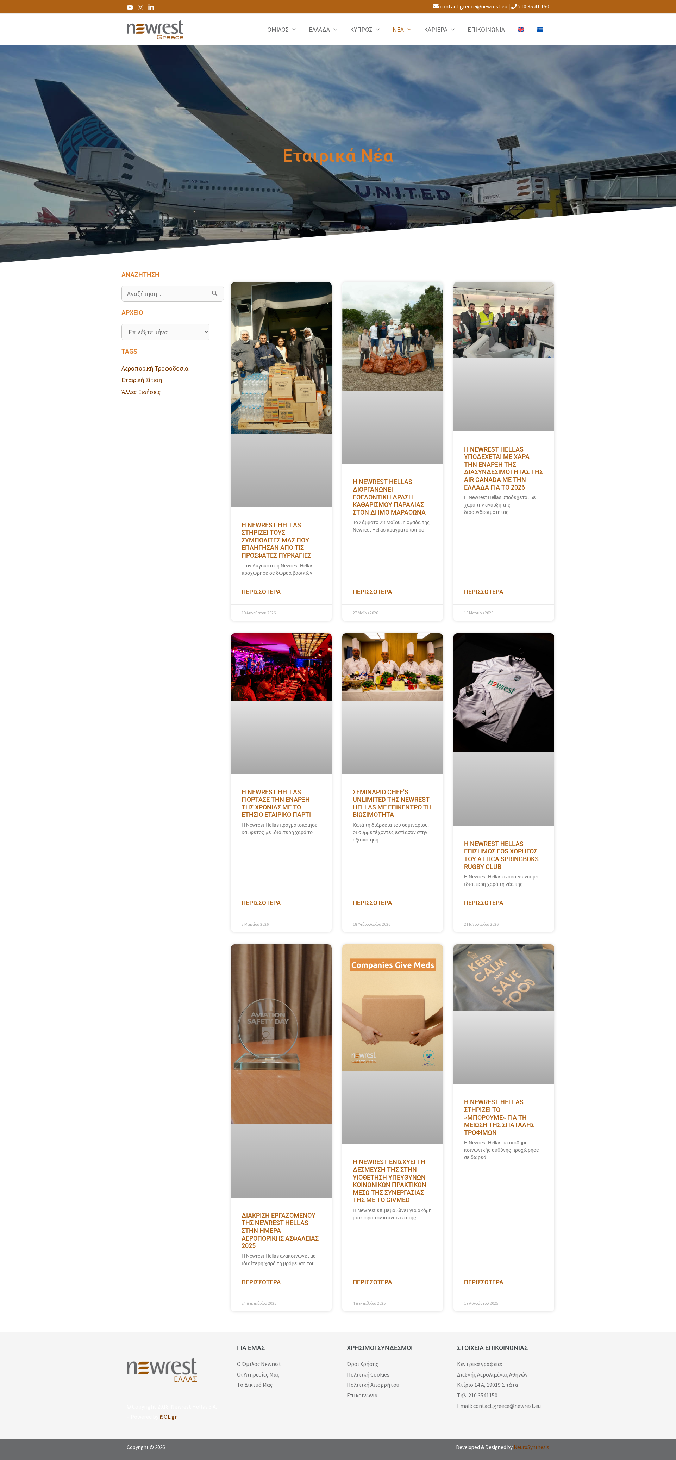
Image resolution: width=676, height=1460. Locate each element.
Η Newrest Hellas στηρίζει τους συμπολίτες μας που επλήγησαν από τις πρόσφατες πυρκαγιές (276, 540)
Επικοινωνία (362, 1395)
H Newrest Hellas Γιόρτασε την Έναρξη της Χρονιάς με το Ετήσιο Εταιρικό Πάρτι (276, 803)
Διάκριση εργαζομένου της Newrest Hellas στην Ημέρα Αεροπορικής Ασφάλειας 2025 (280, 1230)
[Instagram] (140, 7)
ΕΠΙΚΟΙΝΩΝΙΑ (486, 29)
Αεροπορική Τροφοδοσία (154, 368)
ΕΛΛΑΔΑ (319, 29)
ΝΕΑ (398, 29)
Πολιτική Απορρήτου (373, 1384)
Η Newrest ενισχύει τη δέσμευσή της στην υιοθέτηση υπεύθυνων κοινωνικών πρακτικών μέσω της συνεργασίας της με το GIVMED (389, 1181)
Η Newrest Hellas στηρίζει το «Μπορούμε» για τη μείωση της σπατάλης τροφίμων (499, 1117)
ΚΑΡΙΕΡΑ (435, 29)
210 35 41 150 (533, 6)
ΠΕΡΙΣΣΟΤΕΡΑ (261, 591)
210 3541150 (482, 1395)
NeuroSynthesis (531, 1447)
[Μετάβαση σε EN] (520, 29)
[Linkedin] (151, 7)
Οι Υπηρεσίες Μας (258, 1374)
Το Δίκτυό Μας (255, 1384)
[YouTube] (130, 7)
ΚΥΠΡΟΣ (361, 29)
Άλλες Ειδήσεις (141, 392)
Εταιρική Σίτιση (141, 380)
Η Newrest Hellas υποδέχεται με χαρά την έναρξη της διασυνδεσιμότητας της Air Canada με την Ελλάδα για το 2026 (503, 468)
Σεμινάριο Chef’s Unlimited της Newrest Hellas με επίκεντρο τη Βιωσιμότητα (392, 803)
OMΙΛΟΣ (278, 29)
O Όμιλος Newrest (259, 1363)
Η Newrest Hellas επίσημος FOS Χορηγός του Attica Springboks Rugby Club (501, 855)
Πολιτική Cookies (368, 1374)
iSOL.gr (168, 1416)
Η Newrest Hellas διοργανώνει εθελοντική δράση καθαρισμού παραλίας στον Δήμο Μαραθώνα (389, 497)
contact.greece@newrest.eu (473, 6)
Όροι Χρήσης (362, 1363)
